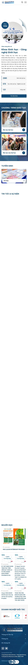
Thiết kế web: (4, 367)
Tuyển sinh (7, 166)
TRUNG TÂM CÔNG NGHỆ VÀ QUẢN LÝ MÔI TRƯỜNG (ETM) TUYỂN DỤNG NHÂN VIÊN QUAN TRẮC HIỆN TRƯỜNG (20, 303)
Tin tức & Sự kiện (10, 194)
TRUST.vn (10, 367)
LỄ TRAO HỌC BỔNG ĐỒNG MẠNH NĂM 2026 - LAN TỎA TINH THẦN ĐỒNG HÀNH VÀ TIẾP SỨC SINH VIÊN (11, 218)
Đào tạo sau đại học (9, 153)
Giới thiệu (6, 180)
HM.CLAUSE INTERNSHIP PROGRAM (14, 256)
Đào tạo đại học (8, 130)
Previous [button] (26, 12)
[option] (14, 11)
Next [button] (26, 9)
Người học (7, 232)
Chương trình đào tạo (13, 108)
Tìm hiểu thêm (14, 96)
